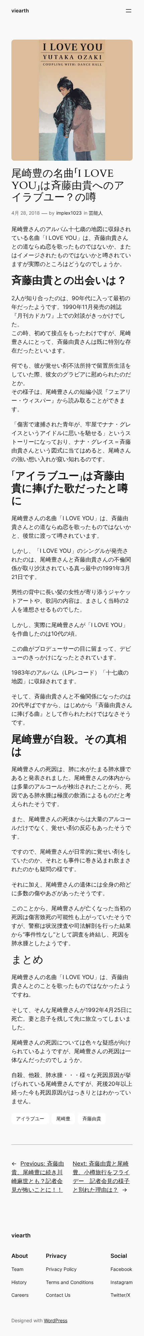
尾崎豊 (63, 1118)
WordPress (55, 1320)
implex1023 (69, 213)
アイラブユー (30, 1118)
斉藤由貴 (91, 1118)
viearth (20, 11)
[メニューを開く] (129, 11)
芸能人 (96, 213)
